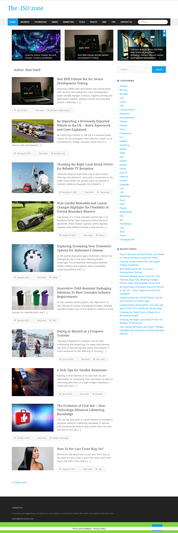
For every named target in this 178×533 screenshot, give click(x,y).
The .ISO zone (26, 8)
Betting (123, 90)
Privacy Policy (99, 529)
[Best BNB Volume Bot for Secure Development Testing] (33, 90)
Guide (122, 152)
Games (55, 22)
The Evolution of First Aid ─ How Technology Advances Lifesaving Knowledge (81, 410)
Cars (104, 22)
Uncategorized (127, 239)
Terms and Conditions (82, 529)
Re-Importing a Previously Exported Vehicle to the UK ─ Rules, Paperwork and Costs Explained (84, 125)
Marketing (68, 22)
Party (122, 204)
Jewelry (123, 180)
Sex (121, 219)
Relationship (126, 211)
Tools (82, 22)
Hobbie (123, 164)
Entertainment (127, 117)
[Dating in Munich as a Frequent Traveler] (33, 342)
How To (123, 172)
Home (13, 22)
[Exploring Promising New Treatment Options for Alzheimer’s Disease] (33, 257)
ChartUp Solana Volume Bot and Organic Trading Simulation (22, 56)
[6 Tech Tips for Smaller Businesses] (33, 381)
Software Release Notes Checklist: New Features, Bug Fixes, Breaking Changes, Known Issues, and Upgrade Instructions (129, 53)
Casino (123, 101)
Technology (40, 22)
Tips (113, 22)
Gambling (124, 145)
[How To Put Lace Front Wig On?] (33, 458)
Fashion (123, 121)
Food (122, 129)
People (123, 208)
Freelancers (125, 133)
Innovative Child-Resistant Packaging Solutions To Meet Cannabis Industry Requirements (84, 292)
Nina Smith (39, 110)
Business (25, 22)
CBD (54, 320)
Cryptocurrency (64, 110)
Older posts (21, 482)
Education (124, 113)
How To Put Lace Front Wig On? (80, 449)
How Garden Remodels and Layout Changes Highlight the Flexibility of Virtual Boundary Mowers (83, 207)
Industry (124, 176)
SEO (122, 215)
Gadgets (124, 141)
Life (97, 359)
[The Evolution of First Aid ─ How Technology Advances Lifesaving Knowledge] (33, 417)
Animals (124, 86)
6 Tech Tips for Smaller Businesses (82, 370)
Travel (102, 359)
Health (93, 22)
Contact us (126, 22)
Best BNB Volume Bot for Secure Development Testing (75, 56)
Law (122, 188)
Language (124, 184)
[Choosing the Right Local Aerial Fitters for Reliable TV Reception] (33, 177)
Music (122, 200)
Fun (121, 137)
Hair (122, 156)
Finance (123, 125)
